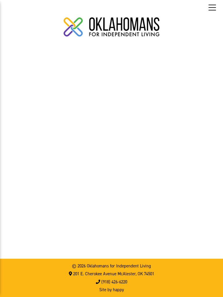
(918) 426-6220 (113, 282)
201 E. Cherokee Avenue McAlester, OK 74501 (113, 274)
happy (118, 290)
